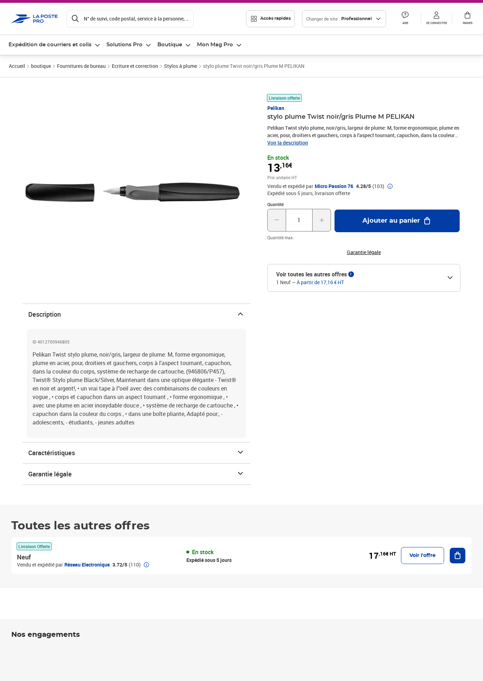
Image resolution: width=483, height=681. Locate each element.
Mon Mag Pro (215, 44)
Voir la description (287, 142)
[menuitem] (55, 44)
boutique (41, 66)
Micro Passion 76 (334, 186)
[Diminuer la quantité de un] (277, 220)
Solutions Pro (124, 44)
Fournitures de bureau (81, 66)
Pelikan (275, 108)
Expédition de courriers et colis (50, 44)
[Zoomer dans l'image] (132, 190)
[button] (405, 19)
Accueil (17, 66)
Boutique (169, 44)
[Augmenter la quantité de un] (322, 220)
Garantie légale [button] (364, 252)
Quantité (275, 204)
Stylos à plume (180, 66)
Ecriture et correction (135, 66)
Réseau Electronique (87, 564)
